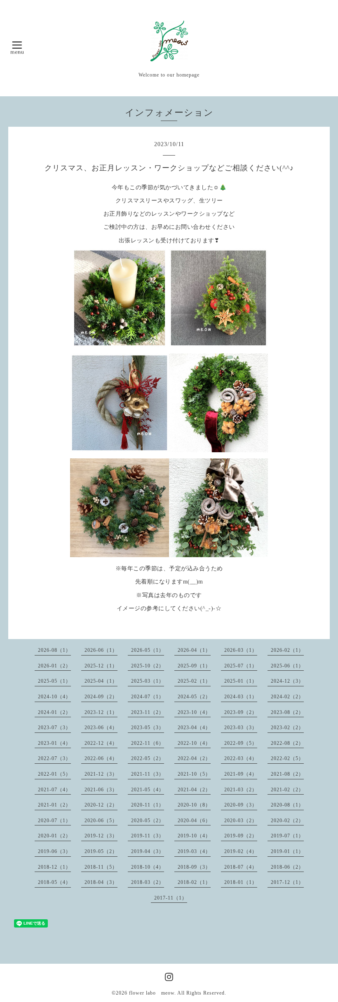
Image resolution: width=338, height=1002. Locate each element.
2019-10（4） (194, 836)
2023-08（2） (287, 712)
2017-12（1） (287, 882)
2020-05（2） (147, 820)
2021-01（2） (54, 805)
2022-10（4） (194, 743)
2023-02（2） (287, 727)
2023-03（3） (240, 727)
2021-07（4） (54, 790)
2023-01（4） (54, 743)
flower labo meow (151, 993)
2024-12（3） (287, 681)
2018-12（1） (54, 867)
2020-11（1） (147, 805)
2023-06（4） (100, 727)
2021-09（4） (240, 774)
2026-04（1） (194, 650)
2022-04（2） (194, 758)
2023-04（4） (194, 727)
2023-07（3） (54, 727)
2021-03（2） (240, 790)
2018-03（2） (147, 882)
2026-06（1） (100, 650)
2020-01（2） (54, 836)
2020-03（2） (240, 820)
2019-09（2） (240, 836)
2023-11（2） (147, 712)
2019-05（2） (100, 851)
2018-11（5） (100, 867)
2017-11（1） (170, 898)
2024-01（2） (54, 712)
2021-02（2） (287, 790)
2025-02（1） (194, 681)
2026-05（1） (147, 650)
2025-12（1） (100, 666)
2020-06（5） (100, 820)
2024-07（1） (147, 697)
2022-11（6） (147, 743)
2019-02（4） (240, 851)
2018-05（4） (54, 882)
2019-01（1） (287, 851)
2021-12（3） (100, 774)
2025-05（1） (54, 681)
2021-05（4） (147, 790)
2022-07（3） (54, 758)
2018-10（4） (147, 867)
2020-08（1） (287, 805)
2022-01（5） (54, 774)
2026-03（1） (240, 650)
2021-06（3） (100, 790)
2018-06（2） (287, 867)
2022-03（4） (240, 758)
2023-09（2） (240, 712)
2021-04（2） (194, 790)
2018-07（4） (240, 867)
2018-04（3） (100, 882)
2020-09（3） (240, 805)
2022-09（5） (240, 743)
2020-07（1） (54, 820)
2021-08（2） (287, 774)
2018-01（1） (240, 882)
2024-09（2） (100, 697)
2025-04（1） (100, 681)
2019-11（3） (147, 836)
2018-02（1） (194, 882)
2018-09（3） (194, 867)
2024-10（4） (54, 697)
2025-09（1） (194, 666)
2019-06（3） (54, 851)
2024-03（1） (240, 697)
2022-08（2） (287, 743)
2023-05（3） (147, 727)
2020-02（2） (287, 820)
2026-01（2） (54, 666)
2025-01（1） (240, 681)
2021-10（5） (194, 774)
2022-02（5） (287, 758)
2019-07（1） (287, 836)
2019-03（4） (194, 851)
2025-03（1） (147, 681)
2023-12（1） (100, 712)
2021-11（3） (147, 774)
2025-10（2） (147, 666)
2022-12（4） (100, 743)
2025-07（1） (240, 666)
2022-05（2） (147, 758)
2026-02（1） (287, 650)
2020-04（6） (194, 820)
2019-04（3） (147, 851)
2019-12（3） (100, 836)
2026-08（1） (54, 650)
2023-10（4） (194, 712)
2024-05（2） (194, 697)
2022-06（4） (100, 758)
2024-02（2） (287, 697)
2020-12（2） (100, 805)
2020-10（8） (194, 805)
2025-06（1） (287, 666)
